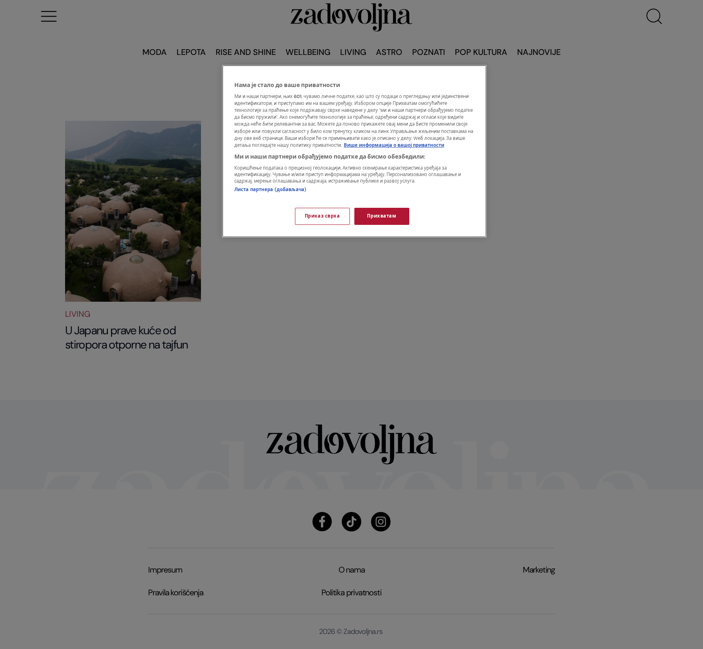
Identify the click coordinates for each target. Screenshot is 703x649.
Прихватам (381, 216)
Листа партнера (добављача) (270, 190)
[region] (354, 151)
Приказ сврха (322, 216)
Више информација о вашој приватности (394, 145)
